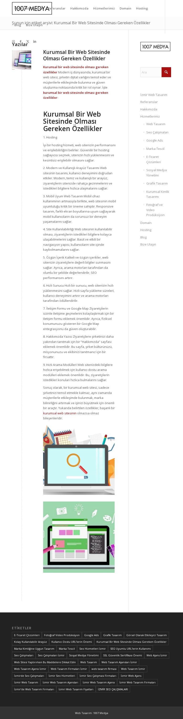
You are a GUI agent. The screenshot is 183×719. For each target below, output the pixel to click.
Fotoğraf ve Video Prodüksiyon (155, 210)
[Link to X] (27, 41)
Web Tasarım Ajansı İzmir (30, 669)
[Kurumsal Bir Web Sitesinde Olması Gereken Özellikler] (21, 60)
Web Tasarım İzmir (133, 669)
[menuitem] (28, 8)
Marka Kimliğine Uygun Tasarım (34, 648)
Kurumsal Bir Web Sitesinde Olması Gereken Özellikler (76, 55)
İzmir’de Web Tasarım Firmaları (34, 689)
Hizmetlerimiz (150, 116)
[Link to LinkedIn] (34, 41)
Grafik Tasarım (157, 183)
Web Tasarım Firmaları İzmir (69, 669)
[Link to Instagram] (13, 41)
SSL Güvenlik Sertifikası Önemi (122, 655)
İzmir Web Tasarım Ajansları (60, 682)
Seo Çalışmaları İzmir (51, 655)
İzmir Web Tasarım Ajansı (99, 682)
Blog (143, 237)
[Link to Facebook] (20, 41)
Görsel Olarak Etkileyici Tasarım (146, 635)
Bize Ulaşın (148, 244)
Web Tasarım (155, 124)
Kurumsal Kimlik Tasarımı (157, 194)
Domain (146, 223)
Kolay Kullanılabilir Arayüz (30, 641)
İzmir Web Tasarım (153, 95)
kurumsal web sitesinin (59, 413)
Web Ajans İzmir (157, 655)
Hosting (145, 230)
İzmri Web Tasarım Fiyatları (76, 689)
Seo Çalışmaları (157, 132)
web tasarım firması (104, 669)
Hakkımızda (148, 109)
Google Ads (154, 140)
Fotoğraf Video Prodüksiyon (62, 635)
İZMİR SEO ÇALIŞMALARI (113, 689)
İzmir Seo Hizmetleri (62, 675)
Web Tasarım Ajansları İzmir (119, 662)
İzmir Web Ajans (131, 675)
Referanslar (149, 102)
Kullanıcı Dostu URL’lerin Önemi (71, 641)
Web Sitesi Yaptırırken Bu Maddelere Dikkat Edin (45, 662)
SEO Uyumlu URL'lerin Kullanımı (130, 648)
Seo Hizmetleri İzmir (92, 648)
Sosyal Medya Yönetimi (156, 172)
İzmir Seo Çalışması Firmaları (98, 675)
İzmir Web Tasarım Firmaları (137, 682)
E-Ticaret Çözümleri (153, 159)
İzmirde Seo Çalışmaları (29, 675)
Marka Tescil (155, 149)
